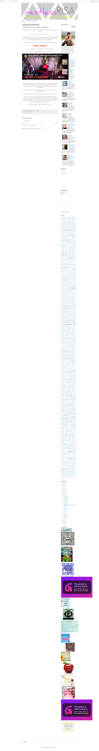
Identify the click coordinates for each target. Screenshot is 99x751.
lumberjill (62, 369)
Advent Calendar (71, 218)
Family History (63, 305)
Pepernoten (69, 397)
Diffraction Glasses (71, 269)
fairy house (66, 304)
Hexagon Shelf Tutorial (66, 337)
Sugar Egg (72, 432)
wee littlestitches (67, 464)
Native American (71, 381)
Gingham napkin (69, 320)
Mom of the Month (65, 380)
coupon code (71, 257)
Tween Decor (71, 452)
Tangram (72, 436)
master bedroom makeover (68, 374)
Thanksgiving (63, 443)
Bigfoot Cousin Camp (67, 236)
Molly (75, 379)
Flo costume (73, 310)
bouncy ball (63, 243)
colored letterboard (71, 255)
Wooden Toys (73, 472)
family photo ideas (71, 305)
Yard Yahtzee (72, 474)
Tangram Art (63, 437)
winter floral (63, 468)
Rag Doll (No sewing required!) (71, 60)
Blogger (54, 747)
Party (68, 394)
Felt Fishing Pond (72, 308)
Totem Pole (72, 447)
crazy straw (72, 259)
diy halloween (70, 276)
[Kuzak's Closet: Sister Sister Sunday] (76, 597)
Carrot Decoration (71, 249)
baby (63, 226)
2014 (63, 493)
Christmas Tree (64, 254)
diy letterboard (70, 281)
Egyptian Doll (72, 296)
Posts (64, 170)
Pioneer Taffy (63, 404)
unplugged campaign (65, 456)
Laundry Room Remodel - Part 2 (71, 145)
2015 (63, 491)
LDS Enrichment (70, 359)
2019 (63, 485)
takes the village (67, 436)
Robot (70, 418)
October (65, 499)
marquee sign (67, 370)
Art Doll (69, 225)
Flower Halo (74, 313)
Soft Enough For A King (66, 427)
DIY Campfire (66, 271)
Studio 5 (63, 431)
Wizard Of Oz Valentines (71, 469)
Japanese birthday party (70, 354)
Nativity (62, 382)
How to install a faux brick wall (69, 346)
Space (73, 427)
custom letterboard (68, 265)
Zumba (63, 478)
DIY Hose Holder (72, 279)
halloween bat (63, 325)
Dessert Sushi (63, 269)
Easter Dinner (63, 290)
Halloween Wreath (65, 335)
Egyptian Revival (65, 299)
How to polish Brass (64, 347)
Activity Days (63, 218)
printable (74, 409)
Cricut (62, 260)
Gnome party (73, 321)
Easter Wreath (63, 293)
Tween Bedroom (64, 452)
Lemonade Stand (64, 362)
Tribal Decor (63, 449)
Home (23, 20)
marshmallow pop (71, 371)
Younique (72, 475)
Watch (69, 463)
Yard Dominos (66, 474)
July (64, 508)
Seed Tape (69, 424)
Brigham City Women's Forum (66, 246)
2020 (63, 483)
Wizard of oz (63, 469)
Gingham (62, 320)
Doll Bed (70, 286)
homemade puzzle (72, 341)
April (64, 513)
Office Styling (71, 386)
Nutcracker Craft (71, 385)
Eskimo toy (65, 302)
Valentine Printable (64, 458)
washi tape (64, 463)
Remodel (74, 414)
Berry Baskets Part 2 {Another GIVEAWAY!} (71, 70)
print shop (68, 409)
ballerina (66, 229)
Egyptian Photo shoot (72, 298)
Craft (73, 258)
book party (66, 241)
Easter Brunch (63, 288)
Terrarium (71, 442)
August (64, 503)
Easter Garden (63, 292)
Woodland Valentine (66, 473)
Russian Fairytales (64, 420)
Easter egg (70, 290)
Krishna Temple (63, 358)
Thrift (71, 444)
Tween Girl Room (71, 453)
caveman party (64, 252)
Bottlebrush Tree (71, 242)
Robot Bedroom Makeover (71, 82)
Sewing (74, 424)
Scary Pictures (72, 420)
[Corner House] (69, 632)
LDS (65, 359)
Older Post (56, 123)
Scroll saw (68, 421)
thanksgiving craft (71, 443)
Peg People (72, 396)
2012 (63, 520)
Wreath (73, 473)
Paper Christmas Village (65, 392)
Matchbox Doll (63, 375)
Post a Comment (27, 120)
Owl (61, 388)
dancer (65, 266)
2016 (63, 490)
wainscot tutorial (67, 462)
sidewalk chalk (67, 426)
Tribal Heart (69, 449)
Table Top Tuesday (69, 435)
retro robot (72, 415)
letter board (72, 362)
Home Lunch (67, 340)
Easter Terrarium (71, 292)
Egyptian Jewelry (71, 297)
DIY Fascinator (68, 274)
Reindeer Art (69, 414)
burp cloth (63, 247)
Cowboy (69, 258)
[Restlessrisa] (65, 210)
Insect (66, 353)
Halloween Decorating (65, 328)
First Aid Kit (71, 309)
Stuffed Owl (71, 431)
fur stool (62, 319)
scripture (62, 421)
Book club (71, 240)
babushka (74, 225)
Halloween (69, 324)
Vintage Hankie (68, 461)
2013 (63, 495)
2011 (63, 521)
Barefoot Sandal (70, 231)
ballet (71, 229)
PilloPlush (70, 399)
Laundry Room (70, 358)
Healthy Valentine (73, 336)
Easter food (72, 291)
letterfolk (62, 363)
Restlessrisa (63, 192)
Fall (73, 304)
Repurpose (65, 415)
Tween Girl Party (64, 453)
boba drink (70, 237)
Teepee (70, 441)
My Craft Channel (64, 381)
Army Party (70, 224)
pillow (74, 399)
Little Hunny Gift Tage (72, 365)
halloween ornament (70, 331)
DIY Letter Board (64, 280)
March (64, 514)
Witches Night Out (71, 468)
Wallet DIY (74, 462)
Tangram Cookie (71, 437)
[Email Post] (37, 110)
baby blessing (68, 226)
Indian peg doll (71, 351)
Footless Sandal (69, 314)
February (65, 516)
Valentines (71, 458)
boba (65, 237)
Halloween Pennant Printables (70, 114)
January (65, 518)
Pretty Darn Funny (40, 34)
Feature (65, 308)
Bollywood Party (64, 240)
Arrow (74, 224)
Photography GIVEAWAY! (70, 93)
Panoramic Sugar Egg (65, 391)
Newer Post (24, 123)
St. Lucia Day (63, 430)
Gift (73, 319)
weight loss (74, 464)
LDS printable (71, 360)
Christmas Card (71, 253)
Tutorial (69, 451)
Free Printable (69, 315)
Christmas (63, 253)
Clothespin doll (63, 255)
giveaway (67, 321)
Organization (72, 387)
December (65, 496)
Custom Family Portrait (65, 264)
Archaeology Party (64, 224)
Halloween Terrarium (70, 334)
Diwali (71, 270)
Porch (62, 408)
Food (63, 314)
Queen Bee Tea (66, 410)
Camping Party (63, 249)
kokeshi (72, 357)
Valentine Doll (71, 457)
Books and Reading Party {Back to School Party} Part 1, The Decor (71, 157)
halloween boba (71, 325)
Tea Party (74, 438)
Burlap (73, 246)
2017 (63, 488)
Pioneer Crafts (63, 402)
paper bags (72, 391)
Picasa (68, 398)
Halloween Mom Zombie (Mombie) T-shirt (71, 125)
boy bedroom (69, 243)
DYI (67, 287)
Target (70, 438)
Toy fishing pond (64, 448)
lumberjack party (71, 368)
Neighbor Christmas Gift (69, 382)
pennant (62, 397)
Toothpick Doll (66, 447)
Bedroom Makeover (66, 232)
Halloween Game (64, 330)
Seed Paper (63, 424)
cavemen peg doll (71, 252)
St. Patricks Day (71, 430)
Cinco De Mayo (71, 254)
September (65, 501)
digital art (62, 270)
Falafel (70, 304)
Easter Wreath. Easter (72, 293)
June (64, 509)
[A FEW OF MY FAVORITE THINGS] (65, 606)
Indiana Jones (63, 352)
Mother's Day (72, 380)
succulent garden (64, 432)
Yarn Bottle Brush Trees (65, 475)
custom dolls (72, 263)
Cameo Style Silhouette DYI (71, 247)
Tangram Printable (64, 438)
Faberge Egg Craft (64, 303)
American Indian (71, 219)
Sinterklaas (74, 426)
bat (75, 231)
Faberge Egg (71, 302)
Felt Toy (62, 309)
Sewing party (65, 425)
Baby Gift (74, 226)
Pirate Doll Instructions (71, 404)
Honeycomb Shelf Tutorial (67, 342)
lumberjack (64, 368)
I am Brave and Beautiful (71, 348)
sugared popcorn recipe (65, 433)
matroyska (72, 376)
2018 (63, 486)
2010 (63, 523)
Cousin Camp (63, 258)
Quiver (72, 410)
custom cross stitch (64, 263)
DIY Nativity (70, 282)
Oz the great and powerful (69, 388)
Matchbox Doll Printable (71, 375)
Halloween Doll (71, 329)
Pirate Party (64, 405)
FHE (66, 309)
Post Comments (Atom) (32, 125)
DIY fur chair (72, 275)
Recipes (70, 413)
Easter (71, 287)
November (65, 498)
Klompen (67, 357)
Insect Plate (72, 353)
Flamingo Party (67, 310)
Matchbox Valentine (65, 376)
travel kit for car (71, 448)
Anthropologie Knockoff (65, 220)
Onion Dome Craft (64, 387)
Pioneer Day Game (71, 402)
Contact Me (28, 20)
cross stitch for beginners (69, 260)
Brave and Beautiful (70, 136)
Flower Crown (68, 313)
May (64, 511)
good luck (69, 322)
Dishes (67, 270)
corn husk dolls (64, 257)
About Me (35, 20)
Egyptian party (63, 298)
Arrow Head (64, 225)
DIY (75, 270)
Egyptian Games (64, 297)
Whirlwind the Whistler (70, 467)
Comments (65, 173)
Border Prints (64, 242)
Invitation (62, 354)
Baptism (70, 230)
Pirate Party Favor (72, 405)
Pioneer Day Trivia (64, 403)
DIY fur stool (63, 276)
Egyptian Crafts (65, 296)
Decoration (63, 268)
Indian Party (64, 351)
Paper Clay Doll (73, 392)
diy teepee (68, 285)
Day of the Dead (71, 266)
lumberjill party (68, 369)
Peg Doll (66, 396)
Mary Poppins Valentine (71, 103)
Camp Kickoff (65, 248)
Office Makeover (64, 386)
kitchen (62, 357)
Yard (62, 474)
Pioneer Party (71, 403)
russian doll (71, 419)
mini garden (70, 379)
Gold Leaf (64, 322)
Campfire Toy (71, 248)
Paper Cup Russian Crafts (67, 393)
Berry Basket (70, 235)
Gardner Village (68, 319)
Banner (65, 230)
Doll (65, 286)
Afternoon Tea (63, 219)
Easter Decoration (70, 288)
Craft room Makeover (65, 259)
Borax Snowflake (73, 241)
